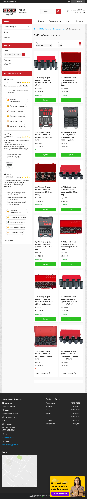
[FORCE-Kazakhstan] (10, 11)
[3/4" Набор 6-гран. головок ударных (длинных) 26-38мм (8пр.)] (46, 63)
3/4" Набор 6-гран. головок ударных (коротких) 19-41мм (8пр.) (43, 191)
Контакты (79, 21)
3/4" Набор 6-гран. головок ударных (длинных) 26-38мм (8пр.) (43, 81)
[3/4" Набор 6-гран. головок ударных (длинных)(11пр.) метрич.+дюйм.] (71, 118)
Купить (45, 100)
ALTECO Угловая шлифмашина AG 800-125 (17, 92)
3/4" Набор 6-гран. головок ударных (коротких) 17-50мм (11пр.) (43, 245)
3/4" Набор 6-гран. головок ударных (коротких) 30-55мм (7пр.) (43, 355)
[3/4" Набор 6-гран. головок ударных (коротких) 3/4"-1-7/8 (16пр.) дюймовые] (46, 282)
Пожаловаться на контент (50, 497)
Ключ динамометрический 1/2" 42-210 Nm (16, 198)
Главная (41, 21)
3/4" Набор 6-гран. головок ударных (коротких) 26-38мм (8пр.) (69, 191)
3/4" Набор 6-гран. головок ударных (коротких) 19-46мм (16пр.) (69, 245)
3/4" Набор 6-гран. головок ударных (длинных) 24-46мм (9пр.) (43, 136)
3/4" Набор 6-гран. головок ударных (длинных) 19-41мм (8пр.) (69, 81)
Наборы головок (58, 29)
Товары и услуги (55, 21)
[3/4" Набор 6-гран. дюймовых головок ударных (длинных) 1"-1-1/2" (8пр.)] (71, 282)
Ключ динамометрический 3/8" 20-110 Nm (16, 194)
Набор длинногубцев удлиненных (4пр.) (14, 156)
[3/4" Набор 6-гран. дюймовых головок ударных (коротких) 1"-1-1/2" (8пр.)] (71, 337)
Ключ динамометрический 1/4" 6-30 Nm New (16, 203)
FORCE (41, 29)
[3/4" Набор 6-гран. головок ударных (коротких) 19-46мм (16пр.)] (71, 227)
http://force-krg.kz (8, 437)
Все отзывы (9, 240)
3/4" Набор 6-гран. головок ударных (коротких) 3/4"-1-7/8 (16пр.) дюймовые (44, 300)
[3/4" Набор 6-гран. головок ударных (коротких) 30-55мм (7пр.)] (46, 337)
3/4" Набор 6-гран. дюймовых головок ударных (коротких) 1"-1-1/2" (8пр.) (69, 355)
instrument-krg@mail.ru (10, 445)
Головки (48, 29)
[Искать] (58, 11)
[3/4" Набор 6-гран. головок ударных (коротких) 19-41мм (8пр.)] (46, 172)
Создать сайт (7, 1)
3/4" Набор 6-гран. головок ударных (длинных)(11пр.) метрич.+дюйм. (68, 136)
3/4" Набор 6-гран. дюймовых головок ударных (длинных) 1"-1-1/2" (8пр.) (69, 300)
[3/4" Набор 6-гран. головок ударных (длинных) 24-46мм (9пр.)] (46, 118)
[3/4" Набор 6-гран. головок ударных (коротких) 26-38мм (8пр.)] (71, 172)
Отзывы (7, 38)
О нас (68, 21)
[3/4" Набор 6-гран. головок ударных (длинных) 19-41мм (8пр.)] (71, 63)
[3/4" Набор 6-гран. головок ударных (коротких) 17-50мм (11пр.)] (46, 227)
